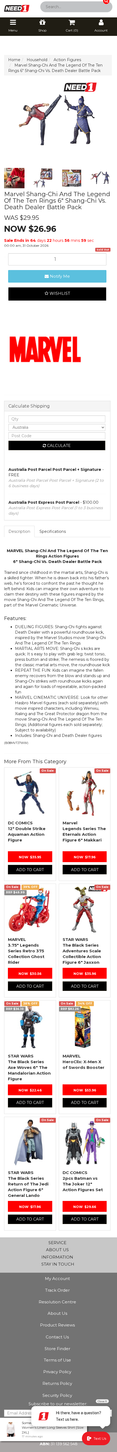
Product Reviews (57, 1325)
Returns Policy (57, 1383)
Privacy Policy (57, 1371)
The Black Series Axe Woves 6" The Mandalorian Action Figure (29, 1067)
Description (19, 531)
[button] (57, 294)
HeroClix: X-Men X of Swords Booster (83, 1061)
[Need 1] (16, 6)
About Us (57, 1313)
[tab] (19, 531)
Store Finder (57, 1348)
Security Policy (57, 1395)
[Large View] (14, 178)
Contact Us (57, 1337)
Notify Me (59, 276)
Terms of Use (57, 1360)
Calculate (58, 445)
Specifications (52, 531)
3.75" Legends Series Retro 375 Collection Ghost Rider (26, 951)
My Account (57, 1278)
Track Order (57, 1290)
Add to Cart (30, 869)
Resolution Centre (57, 1301)
